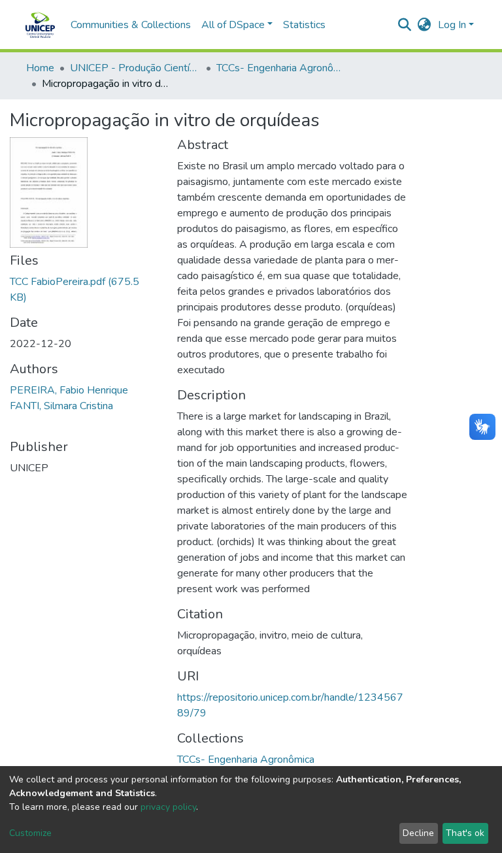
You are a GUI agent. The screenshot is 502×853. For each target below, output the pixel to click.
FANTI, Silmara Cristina (61, 406)
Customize (30, 833)
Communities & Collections (131, 25)
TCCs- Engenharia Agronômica (281, 68)
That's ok (465, 833)
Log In (452, 25)
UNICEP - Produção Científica (135, 68)
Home (40, 68)
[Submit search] (405, 24)
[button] (424, 25)
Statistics (304, 25)
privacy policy (168, 807)
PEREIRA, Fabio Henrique (69, 390)
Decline (418, 833)
